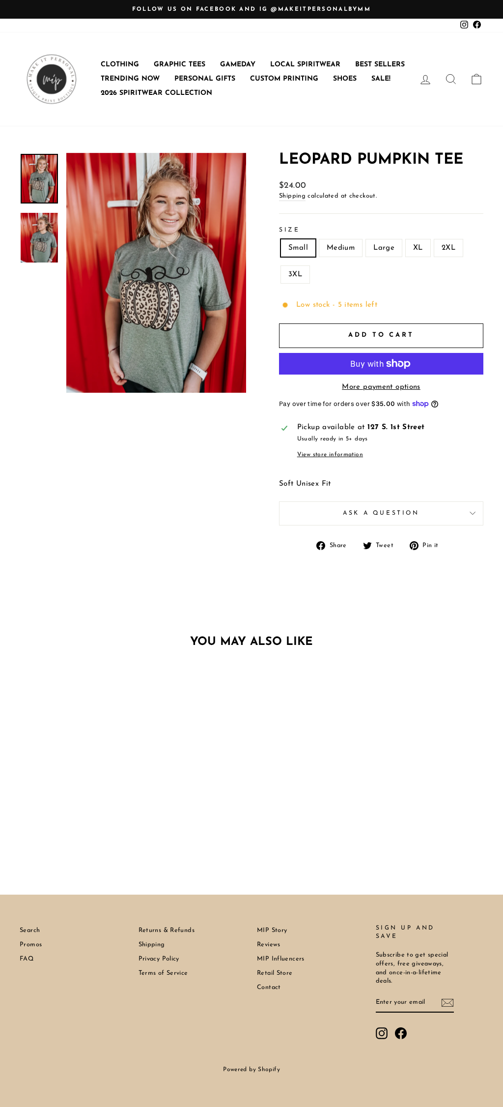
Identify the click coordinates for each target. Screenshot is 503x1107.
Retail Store (275, 973)
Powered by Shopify (251, 1070)
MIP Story (272, 930)
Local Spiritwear (305, 64)
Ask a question (381, 513)
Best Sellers (380, 64)
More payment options (381, 387)
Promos (31, 944)
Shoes (345, 79)
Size (289, 230)
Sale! (381, 79)
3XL (295, 274)
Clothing (120, 64)
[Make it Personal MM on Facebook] (401, 1033)
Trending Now (130, 79)
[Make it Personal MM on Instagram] (382, 1033)
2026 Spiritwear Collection (156, 93)
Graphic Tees (179, 64)
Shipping (292, 196)
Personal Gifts (204, 79)
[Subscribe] (447, 1003)
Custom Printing (284, 79)
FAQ (26, 959)
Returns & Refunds (167, 930)
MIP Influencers (281, 959)
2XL (448, 248)
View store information (330, 455)
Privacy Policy (159, 959)
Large (383, 248)
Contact (269, 987)
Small (298, 248)
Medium (341, 248)
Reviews (268, 944)
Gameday (237, 64)
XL (418, 248)
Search (30, 930)
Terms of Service (163, 973)
